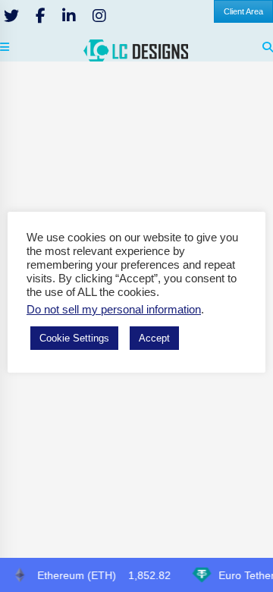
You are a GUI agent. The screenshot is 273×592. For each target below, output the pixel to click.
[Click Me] (11, 16)
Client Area (243, 11)
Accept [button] (154, 338)
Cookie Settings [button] (74, 338)
